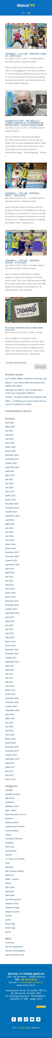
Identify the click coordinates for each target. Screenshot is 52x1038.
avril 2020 (9, 730)
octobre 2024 (11, 511)
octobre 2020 (11, 706)
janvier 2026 (10, 451)
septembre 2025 (12, 467)
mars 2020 (9, 734)
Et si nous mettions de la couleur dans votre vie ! (24, 328)
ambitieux (9, 802)
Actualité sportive (36, 58)
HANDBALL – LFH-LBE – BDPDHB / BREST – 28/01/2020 (22, 194)
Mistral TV (9, 875)
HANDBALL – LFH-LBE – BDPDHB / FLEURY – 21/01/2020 (22, 261)
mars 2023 (9, 588)
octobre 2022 (11, 609)
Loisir (7, 863)
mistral (11, 58)
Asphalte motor (12, 806)
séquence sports (29, 61)
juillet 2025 (10, 475)
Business (9, 818)
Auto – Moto (10, 810)
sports (8, 919)
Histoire (8, 855)
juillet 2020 (10, 718)
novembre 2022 (12, 605)
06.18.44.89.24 (29, 979)
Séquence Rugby (12, 907)
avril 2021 (9, 682)
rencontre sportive (13, 61)
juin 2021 (9, 674)
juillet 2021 (10, 669)
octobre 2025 (11, 463)
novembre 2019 (12, 751)
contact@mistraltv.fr (31, 982)
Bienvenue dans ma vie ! (15, 814)
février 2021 (10, 690)
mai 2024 (9, 532)
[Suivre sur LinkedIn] (38, 1019)
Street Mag (10, 923)
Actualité (9, 790)
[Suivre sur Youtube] (32, 1019)
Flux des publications (14, 946)
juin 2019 (9, 771)
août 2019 (9, 763)
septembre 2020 (12, 710)
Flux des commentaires (15, 950)
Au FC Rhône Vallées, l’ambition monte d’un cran (26, 378)
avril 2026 (9, 439)
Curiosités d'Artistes (13, 838)
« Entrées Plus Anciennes (16, 362)
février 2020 (10, 738)
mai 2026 (9, 434)
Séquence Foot (11, 903)
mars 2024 (9, 540)
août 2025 (9, 471)
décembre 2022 (12, 601)
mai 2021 (9, 678)
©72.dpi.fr (22, 1027)
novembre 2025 (12, 459)
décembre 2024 (12, 503)
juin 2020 (9, 722)
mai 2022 (9, 629)
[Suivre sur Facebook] (14, 1019)
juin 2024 (9, 528)
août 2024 (9, 520)
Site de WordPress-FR (14, 955)
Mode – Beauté (12, 879)
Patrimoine (10, 895)
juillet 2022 (10, 621)
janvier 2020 (10, 743)
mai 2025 (9, 483)
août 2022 (9, 617)
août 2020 (9, 714)
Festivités (9, 842)
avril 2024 (9, 536)
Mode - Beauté (35, 332)
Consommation (12, 830)
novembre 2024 (12, 507)
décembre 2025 (12, 455)
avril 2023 (9, 584)
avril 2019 (9, 775)
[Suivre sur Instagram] (26, 1019)
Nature (8, 883)
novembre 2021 (12, 653)
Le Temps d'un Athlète (15, 859)
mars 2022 (9, 637)
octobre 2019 (11, 755)
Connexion (9, 942)
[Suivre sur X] (20, 1019)
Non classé (10, 887)
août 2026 (9, 422)
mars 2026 (9, 443)
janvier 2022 (10, 645)
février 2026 (10, 447)
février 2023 (10, 593)
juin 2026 (9, 430)
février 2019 (10, 779)
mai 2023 (9, 580)
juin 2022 (9, 625)
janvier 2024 (10, 548)
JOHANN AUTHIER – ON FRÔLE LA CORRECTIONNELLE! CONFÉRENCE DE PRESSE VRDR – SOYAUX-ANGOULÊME (24, 123)
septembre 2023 (12, 564)
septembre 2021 (12, 661)
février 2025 (10, 495)
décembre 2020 (12, 698)
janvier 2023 (10, 597)
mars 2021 (9, 686)
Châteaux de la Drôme (15, 826)
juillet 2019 (10, 767)
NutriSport (9, 891)
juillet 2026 (10, 426)
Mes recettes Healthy (14, 871)
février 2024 (10, 544)
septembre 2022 (12, 613)
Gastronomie (11, 851)
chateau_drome (12, 822)
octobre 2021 (11, 657)
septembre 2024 (12, 516)
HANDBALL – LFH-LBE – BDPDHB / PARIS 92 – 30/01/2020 (26, 54)
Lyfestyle (9, 867)
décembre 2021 (12, 649)
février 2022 (10, 641)
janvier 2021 (10, 694)
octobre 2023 (11, 560)
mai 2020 (9, 726)
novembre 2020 (12, 702)
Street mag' (10, 928)
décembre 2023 (12, 552)
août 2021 (9, 666)
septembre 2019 (12, 759)
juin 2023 (9, 576)
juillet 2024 (10, 524)
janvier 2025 (10, 499)
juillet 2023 (10, 572)
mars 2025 (9, 491)
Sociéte (8, 915)
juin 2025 (9, 479)
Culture (8, 834)
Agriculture (9, 798)
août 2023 (9, 568)
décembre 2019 (12, 747)
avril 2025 (9, 487)
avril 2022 (9, 633)
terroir (8, 932)
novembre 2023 (12, 556)
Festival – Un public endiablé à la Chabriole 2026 (26, 397)
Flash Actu (9, 846)
